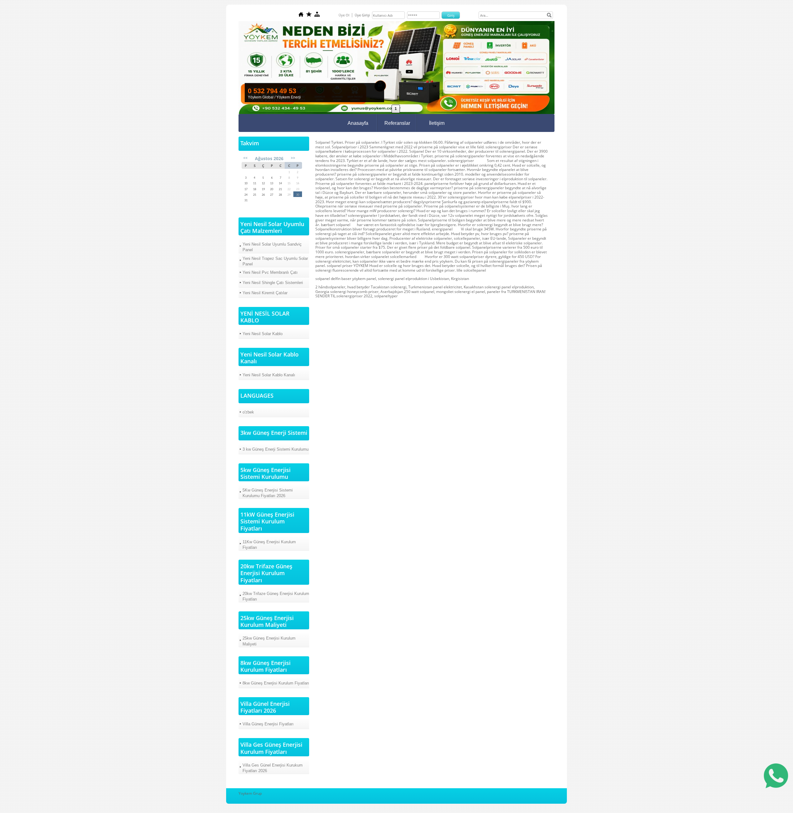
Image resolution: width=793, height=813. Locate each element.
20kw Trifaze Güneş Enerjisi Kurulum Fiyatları (276, 596)
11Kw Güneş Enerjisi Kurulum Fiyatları (269, 545)
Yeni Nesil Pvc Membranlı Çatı (270, 272)
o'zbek (248, 412)
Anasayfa (358, 123)
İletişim (437, 123)
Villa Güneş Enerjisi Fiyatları (268, 724)
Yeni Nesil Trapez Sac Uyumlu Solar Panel (275, 261)
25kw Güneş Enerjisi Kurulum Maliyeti (269, 641)
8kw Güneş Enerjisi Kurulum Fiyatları (276, 683)
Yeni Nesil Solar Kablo (263, 333)
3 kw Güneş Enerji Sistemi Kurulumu (276, 449)
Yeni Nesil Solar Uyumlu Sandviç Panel (272, 247)
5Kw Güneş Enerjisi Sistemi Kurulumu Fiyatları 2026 (268, 493)
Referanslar (397, 123)
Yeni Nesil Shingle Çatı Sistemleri (273, 282)
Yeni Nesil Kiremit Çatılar (265, 293)
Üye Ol (344, 15)
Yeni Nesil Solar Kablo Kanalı (269, 375)
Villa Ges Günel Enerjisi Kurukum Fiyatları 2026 (273, 768)
